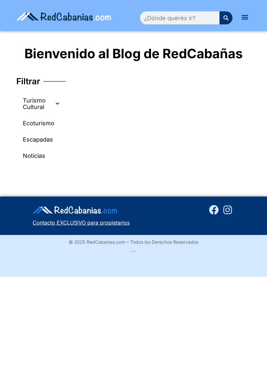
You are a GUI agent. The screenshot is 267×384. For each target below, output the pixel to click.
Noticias (34, 155)
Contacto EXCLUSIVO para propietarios (81, 222)
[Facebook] (214, 210)
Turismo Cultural (34, 103)
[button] (245, 16)
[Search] (225, 17)
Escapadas (38, 139)
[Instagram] (227, 210)
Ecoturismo (38, 123)
